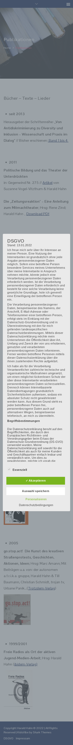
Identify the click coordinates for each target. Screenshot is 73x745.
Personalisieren (36, 499)
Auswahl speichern (35, 491)
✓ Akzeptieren (36, 480)
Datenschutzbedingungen (36, 505)
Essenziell (20, 469)
